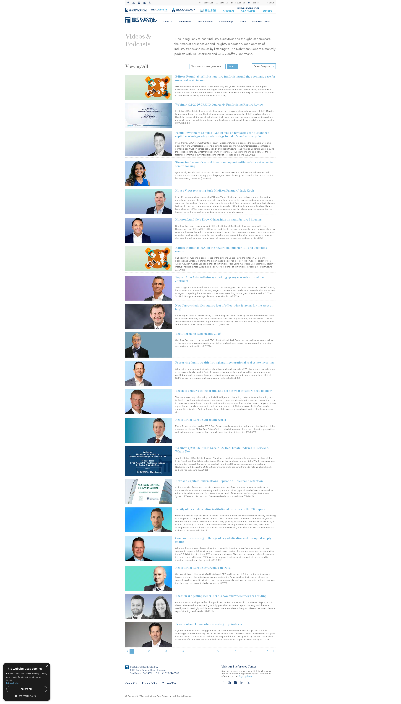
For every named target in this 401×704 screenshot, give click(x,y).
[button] (26, 696)
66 (268, 651)
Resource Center (261, 22)
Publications (184, 22)
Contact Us (131, 683)
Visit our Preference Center (239, 666)
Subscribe (207, 2)
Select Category (262, 66)
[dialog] (26, 682)
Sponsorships (226, 22)
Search (270, 2)
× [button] (46, 666)
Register (239, 2)
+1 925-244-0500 (170, 673)
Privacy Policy (149, 683)
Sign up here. (245, 676)
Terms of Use (169, 683)
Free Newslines (205, 22)
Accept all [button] (27, 689)
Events (242, 22)
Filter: (247, 66)
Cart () (255, 2)
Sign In (223, 2)
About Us (167, 22)
